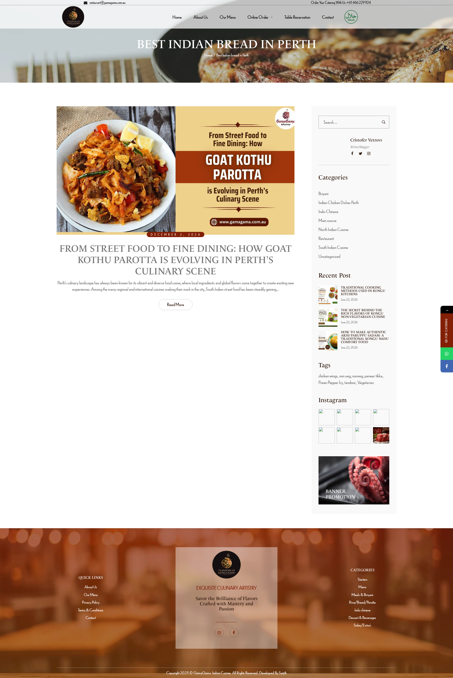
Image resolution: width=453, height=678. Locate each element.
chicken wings (328, 375)
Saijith (282, 672)
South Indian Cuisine (333, 247)
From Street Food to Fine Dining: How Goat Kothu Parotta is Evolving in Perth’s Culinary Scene (175, 260)
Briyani (323, 193)
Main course (327, 220)
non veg (345, 375)
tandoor (350, 382)
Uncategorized (329, 256)
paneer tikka (373, 375)
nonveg (357, 375)
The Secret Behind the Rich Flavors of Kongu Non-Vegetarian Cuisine (363, 313)
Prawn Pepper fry (331, 382)
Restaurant (326, 238)
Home (208, 55)
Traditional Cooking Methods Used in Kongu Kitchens (363, 291)
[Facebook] (446, 366)
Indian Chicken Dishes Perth (339, 202)
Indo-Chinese (328, 211)
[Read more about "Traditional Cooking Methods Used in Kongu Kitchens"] (328, 294)
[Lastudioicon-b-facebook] (234, 632)
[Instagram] (219, 632)
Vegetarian (365, 382)
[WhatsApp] (446, 353)
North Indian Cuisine (333, 229)
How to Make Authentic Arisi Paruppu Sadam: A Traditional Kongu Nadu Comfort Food (365, 337)
